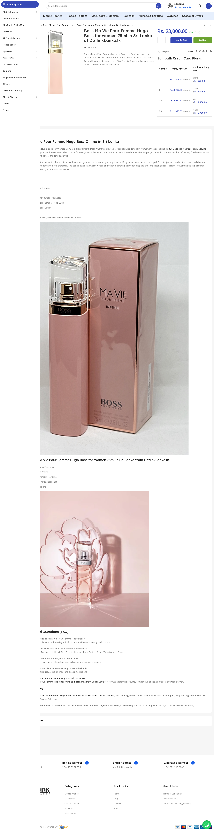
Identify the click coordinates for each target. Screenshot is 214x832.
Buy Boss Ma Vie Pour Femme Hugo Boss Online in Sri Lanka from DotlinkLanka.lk (71, 695)
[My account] (199, 6)
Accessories (70, 813)
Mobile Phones (71, 793)
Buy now (203, 40)
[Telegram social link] (211, 51)
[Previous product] (204, 25)
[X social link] (200, 51)
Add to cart (181, 40)
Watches (68, 808)
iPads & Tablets (71, 803)
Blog (116, 808)
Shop (116, 798)
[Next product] (210, 25)
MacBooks (69, 798)
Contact (117, 803)
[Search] (158, 6)
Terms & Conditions (172, 793)
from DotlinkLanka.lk (64, 681)
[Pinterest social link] (203, 51)
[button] (206, 824)
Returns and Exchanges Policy (177, 803)
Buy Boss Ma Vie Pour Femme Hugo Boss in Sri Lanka (57, 678)
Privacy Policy (169, 798)
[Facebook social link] (196, 51)
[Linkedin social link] (207, 51)
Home (116, 793)
